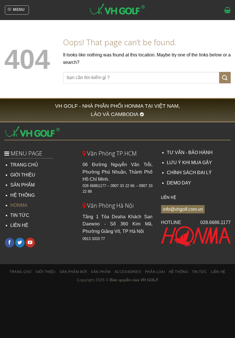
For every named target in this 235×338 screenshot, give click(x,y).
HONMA (19, 205)
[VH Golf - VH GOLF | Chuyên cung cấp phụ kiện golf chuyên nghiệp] (117, 10)
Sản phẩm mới (73, 272)
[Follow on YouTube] (30, 242)
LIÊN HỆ (19, 225)
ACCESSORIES (127, 272)
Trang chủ (20, 272)
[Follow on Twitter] (20, 242)
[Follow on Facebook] (9, 242)
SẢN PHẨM (22, 184)
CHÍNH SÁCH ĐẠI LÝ (189, 172)
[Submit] (225, 77)
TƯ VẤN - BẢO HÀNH (190, 152)
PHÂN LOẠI (155, 272)
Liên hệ (218, 272)
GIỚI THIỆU (22, 174)
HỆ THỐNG (22, 195)
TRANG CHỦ (24, 164)
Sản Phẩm (100, 272)
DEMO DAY (179, 182)
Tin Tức (199, 272)
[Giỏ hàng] (227, 10)
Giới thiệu (46, 272)
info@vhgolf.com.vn (183, 209)
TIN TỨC (19, 215)
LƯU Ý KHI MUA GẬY (189, 162)
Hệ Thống (178, 272)
